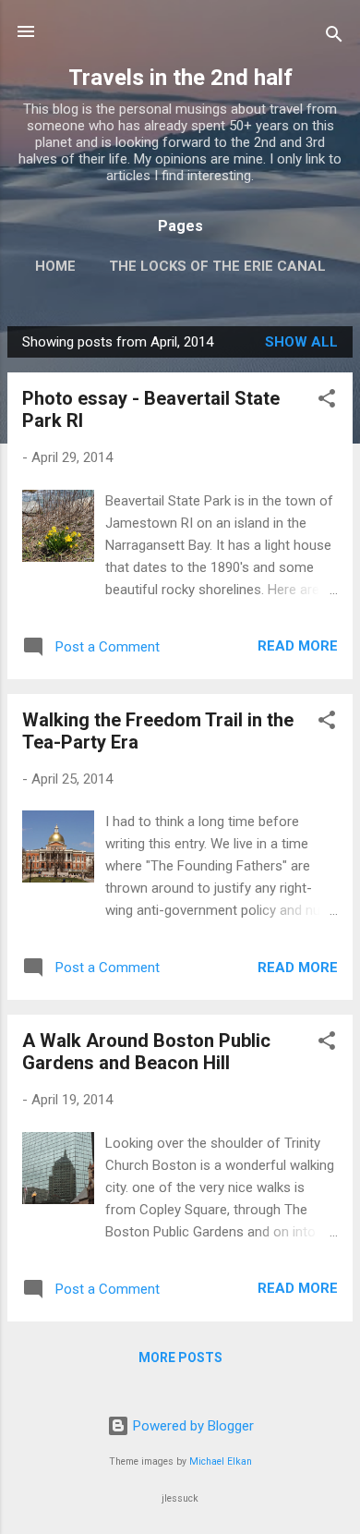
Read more (298, 646)
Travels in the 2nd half (180, 78)
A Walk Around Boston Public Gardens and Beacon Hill (146, 1051)
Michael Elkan (220, 1461)
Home (55, 266)
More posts (180, 1357)
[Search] (334, 37)
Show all (301, 342)
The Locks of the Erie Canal (217, 266)
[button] (327, 401)
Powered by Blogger (191, 1426)
